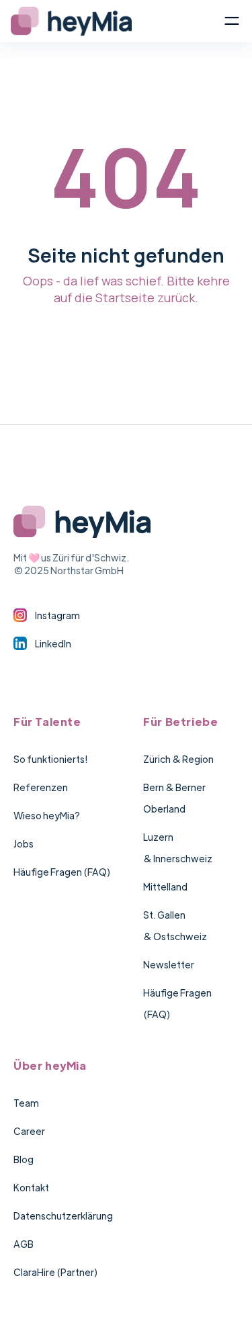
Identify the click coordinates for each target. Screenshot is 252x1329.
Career (29, 1131)
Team (26, 1103)
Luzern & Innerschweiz (177, 847)
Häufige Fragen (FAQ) (61, 872)
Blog (23, 1159)
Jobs (23, 843)
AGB (23, 1244)
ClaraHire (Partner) (55, 1272)
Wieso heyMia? (46, 815)
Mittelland (165, 886)
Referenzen (40, 787)
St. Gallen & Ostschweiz (175, 925)
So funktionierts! (50, 759)
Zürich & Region (178, 759)
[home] (116, 21)
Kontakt (31, 1187)
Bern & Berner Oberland (174, 798)
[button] (231, 20)
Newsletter (168, 964)
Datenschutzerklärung (63, 1215)
